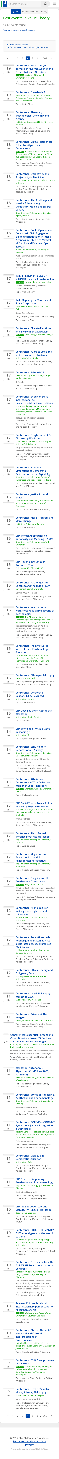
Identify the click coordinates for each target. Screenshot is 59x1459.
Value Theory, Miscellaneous (29, 985)
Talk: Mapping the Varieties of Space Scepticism (34, 301)
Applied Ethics (33, 130)
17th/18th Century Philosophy (35, 453)
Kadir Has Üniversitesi (26, 1213)
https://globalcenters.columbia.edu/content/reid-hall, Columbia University (32, 1046)
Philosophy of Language (33, 1292)
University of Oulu (24, 1162)
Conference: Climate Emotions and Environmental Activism (34, 330)
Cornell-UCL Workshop (26, 592)
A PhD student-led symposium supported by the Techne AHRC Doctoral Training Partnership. (35, 891)
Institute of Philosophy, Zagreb (30, 524)
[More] (55, 4)
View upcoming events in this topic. (19, 30)
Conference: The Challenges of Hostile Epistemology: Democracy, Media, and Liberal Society (34, 205)
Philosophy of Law (24, 456)
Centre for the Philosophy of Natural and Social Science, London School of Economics (34, 503)
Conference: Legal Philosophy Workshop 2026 (33, 995)
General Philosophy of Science (36, 186)
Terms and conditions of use (29, 1441)
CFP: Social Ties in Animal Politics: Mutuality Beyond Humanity (35, 805)
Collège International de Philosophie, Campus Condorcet (33, 951)
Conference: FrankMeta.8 (30, 92)
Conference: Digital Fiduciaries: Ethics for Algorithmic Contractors (34, 145)
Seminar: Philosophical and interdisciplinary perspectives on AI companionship (35, 1307)
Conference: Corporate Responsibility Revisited (30, 694)
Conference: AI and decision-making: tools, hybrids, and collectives (32, 911)
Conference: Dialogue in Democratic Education (30, 1157)
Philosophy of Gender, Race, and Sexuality (35, 84)
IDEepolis (20, 382)
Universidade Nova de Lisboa (38, 282)
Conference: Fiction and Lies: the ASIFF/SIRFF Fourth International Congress (35, 1265)
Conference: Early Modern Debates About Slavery (31, 748)
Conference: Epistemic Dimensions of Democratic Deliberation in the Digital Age (33, 471)
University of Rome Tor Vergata (30, 1395)
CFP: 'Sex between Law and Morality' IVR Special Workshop (34, 1208)
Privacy (29, 1444)
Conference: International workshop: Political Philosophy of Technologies (35, 611)
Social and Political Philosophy (33, 132)
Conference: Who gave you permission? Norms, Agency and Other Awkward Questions (35, 69)
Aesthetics (27, 385)
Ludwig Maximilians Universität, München (34, 1020)
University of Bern (24, 735)
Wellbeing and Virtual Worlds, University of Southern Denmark (34, 1314)
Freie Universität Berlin (26, 678)
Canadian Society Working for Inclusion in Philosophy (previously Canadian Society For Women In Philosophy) (34, 1370)
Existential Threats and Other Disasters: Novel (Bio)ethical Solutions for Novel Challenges (32, 1052)
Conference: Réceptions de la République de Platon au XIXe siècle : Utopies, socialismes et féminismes (34, 942)
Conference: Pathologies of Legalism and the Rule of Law (33, 584)
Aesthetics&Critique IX (26, 1107)
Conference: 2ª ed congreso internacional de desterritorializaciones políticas (34, 400)
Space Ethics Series (25, 313)
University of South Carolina (28, 717)
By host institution (30, 11)
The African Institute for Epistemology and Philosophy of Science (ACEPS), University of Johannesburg (34, 620)
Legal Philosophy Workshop (28, 999)
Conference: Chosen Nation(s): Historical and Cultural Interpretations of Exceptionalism (34, 1335)
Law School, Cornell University (29, 589)
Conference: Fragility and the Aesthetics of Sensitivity (33, 879)
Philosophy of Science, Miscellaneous (35, 549)
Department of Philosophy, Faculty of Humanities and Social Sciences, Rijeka (33, 478)
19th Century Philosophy (33, 956)
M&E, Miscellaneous (31, 548)
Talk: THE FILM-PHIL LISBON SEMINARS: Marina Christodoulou (35, 277)
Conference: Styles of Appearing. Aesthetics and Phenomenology (35, 1096)
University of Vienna (25, 699)
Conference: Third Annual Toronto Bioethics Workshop (33, 835)
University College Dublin (27, 358)
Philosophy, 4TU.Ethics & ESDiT (29, 568)
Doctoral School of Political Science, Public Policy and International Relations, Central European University (35, 1134)
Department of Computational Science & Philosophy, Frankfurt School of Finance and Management (34, 98)
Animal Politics (23, 818)
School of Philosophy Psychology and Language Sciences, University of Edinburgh (33, 1274)
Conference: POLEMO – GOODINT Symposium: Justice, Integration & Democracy (35, 1125)
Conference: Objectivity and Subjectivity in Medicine (33, 175)
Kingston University (34, 884)
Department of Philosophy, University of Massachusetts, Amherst (34, 754)
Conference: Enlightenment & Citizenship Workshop (33, 436)
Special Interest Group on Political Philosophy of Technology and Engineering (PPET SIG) (32, 628)
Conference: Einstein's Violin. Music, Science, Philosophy (33, 1390)
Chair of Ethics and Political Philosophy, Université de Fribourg (34, 442)
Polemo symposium (25, 1141)
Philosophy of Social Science (35, 262)
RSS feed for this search (17, 44)
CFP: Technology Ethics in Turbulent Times (31, 563)
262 (45, 58)
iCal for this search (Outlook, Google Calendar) (27, 47)
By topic (16, 11)
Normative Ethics (43, 81)
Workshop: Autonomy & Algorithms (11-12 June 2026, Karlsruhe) (32, 1071)
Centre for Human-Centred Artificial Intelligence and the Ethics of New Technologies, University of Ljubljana (32, 658)
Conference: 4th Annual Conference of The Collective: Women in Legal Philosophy (34, 782)
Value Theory (28, 291)
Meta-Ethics (27, 104)
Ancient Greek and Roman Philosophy (34, 957)
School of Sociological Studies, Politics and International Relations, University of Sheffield (35, 812)
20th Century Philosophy (33, 424)
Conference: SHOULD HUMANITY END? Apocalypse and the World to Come (35, 1233)
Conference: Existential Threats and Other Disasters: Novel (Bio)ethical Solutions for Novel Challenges (32, 1038)
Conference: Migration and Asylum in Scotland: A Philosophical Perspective (32, 857)
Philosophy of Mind (24, 1295)
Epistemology (28, 81)
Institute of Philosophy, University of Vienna (31, 76)
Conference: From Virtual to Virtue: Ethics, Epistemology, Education (32, 649)
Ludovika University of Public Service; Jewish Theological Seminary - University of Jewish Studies (35, 1346)
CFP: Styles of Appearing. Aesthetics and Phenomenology (34, 1180)
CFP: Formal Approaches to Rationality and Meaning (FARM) (34, 537)
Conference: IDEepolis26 (30, 372)
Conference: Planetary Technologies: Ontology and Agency (32, 116)
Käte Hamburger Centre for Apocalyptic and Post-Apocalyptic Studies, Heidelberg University (35, 1242)
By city (44, 11)
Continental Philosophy (26, 1114)
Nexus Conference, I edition (29, 1399)
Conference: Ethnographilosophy (35, 675)
